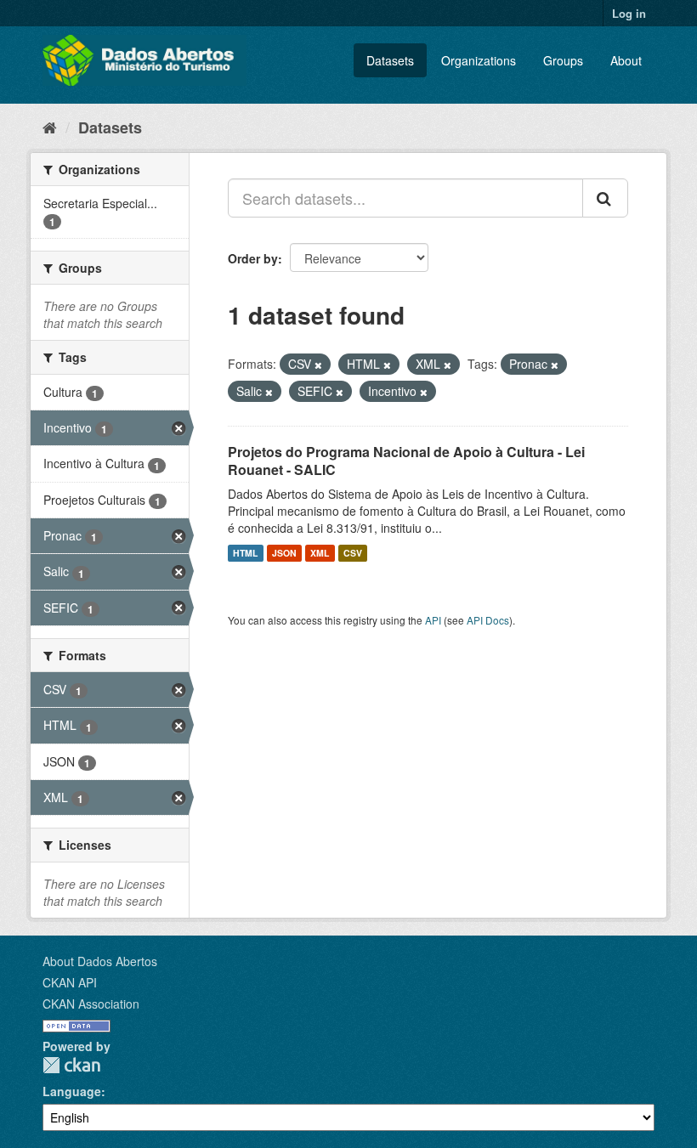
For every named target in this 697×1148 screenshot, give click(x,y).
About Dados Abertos (99, 961)
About (626, 60)
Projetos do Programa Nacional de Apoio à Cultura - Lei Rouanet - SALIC (406, 460)
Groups (563, 60)
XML (319, 552)
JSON (284, 552)
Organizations (478, 60)
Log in (629, 13)
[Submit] (605, 198)
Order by (253, 258)
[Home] (49, 127)
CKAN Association (90, 1003)
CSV (352, 552)
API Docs (488, 620)
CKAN (71, 1065)
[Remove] (318, 364)
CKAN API (69, 982)
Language (71, 1091)
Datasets (390, 60)
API (433, 620)
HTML (245, 552)
